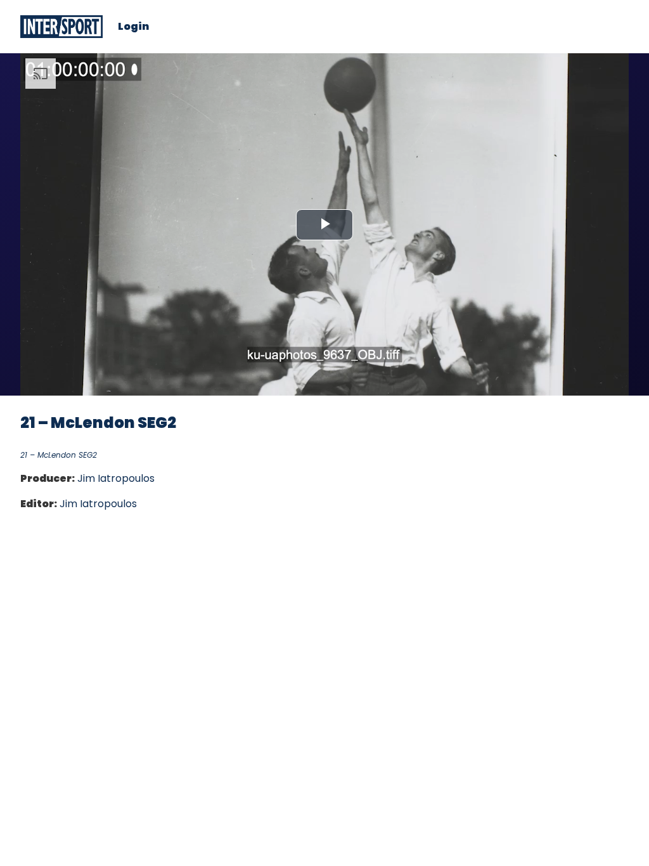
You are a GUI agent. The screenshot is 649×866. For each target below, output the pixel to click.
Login (133, 27)
